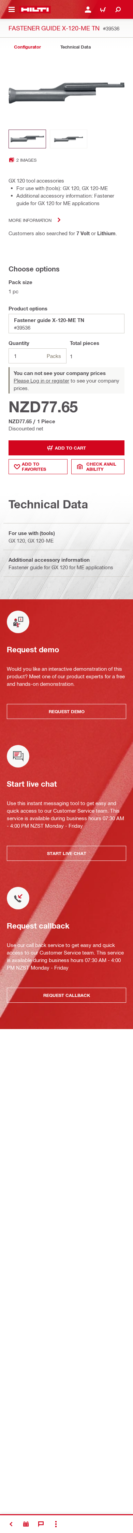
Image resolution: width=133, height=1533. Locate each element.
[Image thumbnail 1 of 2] (27, 139)
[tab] (27, 47)
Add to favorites (34, 466)
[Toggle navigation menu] (11, 9)
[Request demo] (25, 1524)
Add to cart (70, 448)
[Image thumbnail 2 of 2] (68, 139)
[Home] (35, 9)
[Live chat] (40, 1524)
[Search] (117, 9)
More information (30, 220)
